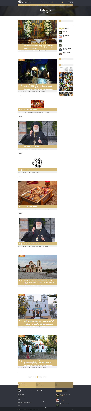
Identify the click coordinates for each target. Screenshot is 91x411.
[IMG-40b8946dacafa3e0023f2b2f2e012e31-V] (71, 74)
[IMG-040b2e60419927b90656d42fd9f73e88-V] (61, 93)
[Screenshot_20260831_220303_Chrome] (71, 69)
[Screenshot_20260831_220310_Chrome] (66, 69)
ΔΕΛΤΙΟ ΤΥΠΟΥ (27, 170)
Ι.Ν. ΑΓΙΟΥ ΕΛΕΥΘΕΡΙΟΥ (66, 52)
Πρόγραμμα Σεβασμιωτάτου (45, 149)
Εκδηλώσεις (37, 50)
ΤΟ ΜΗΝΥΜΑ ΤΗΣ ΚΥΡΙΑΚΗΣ (30, 109)
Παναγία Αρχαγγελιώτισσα (65, 394)
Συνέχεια (20, 95)
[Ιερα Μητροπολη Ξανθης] (26, 2)
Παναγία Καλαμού (66, 35)
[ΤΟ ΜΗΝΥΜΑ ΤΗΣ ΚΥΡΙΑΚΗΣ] (37, 104)
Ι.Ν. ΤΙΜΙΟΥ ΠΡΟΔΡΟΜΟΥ (67, 48)
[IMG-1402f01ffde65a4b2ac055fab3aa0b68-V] (71, 84)
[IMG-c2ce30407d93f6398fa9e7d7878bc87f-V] (61, 84)
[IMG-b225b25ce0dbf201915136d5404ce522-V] (66, 93)
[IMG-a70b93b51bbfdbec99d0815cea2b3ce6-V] (71, 93)
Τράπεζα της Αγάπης (21, 394)
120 (35, 376)
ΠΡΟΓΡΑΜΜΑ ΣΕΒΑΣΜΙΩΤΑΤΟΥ (31, 146)
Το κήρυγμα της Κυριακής (45, 112)
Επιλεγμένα (40, 50)
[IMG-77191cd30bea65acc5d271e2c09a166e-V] (66, 79)
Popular (61, 28)
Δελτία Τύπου (33, 50)
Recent (66, 28)
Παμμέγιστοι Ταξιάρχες (64, 403)
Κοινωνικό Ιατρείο (20, 396)
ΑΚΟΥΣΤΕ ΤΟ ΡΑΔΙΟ (69, 5)
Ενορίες (40, 91)
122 (39, 376)
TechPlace (37, 409)
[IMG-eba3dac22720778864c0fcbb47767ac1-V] (71, 79)
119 (33, 376)
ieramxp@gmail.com (57, 2)
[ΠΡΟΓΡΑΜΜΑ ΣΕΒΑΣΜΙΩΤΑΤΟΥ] (37, 133)
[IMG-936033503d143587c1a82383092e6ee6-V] (66, 84)
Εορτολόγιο (42, 401)
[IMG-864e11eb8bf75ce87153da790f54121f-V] (66, 74)
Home (43, 12)
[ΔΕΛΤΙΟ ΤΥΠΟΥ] (37, 163)
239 (43, 376)
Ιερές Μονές (44, 50)
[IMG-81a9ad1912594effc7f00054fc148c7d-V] (61, 79)
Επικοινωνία (19, 405)
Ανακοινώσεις (29, 50)
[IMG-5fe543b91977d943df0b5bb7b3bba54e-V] (61, 74)
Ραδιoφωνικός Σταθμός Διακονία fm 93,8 (24, 400)
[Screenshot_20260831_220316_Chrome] (61, 69)
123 (41, 376)
